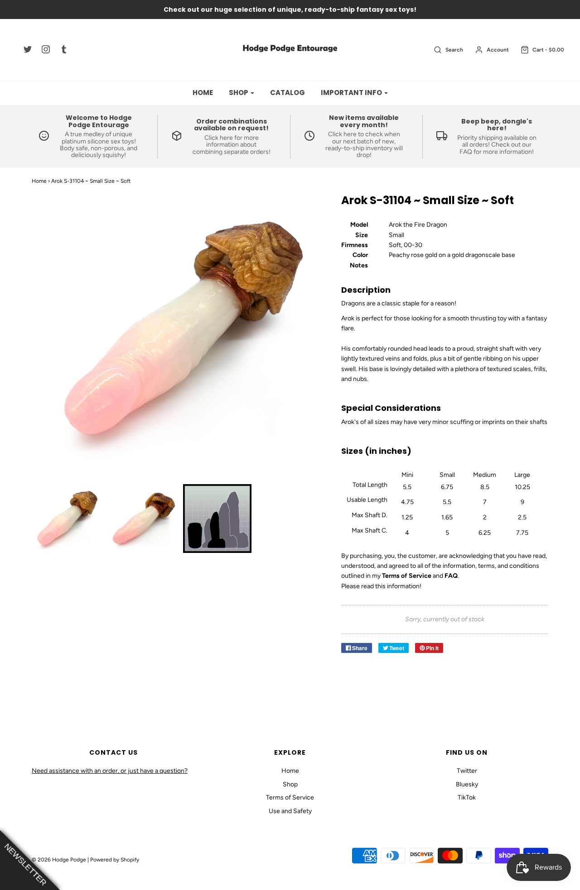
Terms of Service (290, 797)
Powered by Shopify (114, 860)
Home (203, 92)
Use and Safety (290, 811)
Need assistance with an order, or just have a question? (110, 771)
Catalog (287, 92)
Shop (290, 784)
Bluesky (467, 784)
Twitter (467, 771)
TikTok (467, 797)
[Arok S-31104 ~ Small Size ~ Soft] (66, 518)
